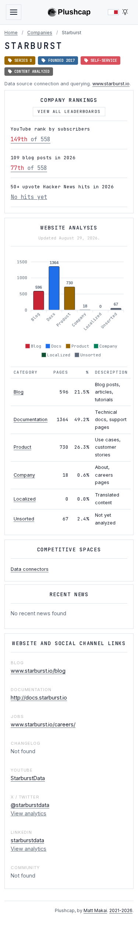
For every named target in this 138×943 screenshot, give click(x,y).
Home (11, 32)
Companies (39, 32)
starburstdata (27, 840)
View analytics (28, 813)
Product (22, 447)
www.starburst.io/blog (38, 671)
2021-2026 (120, 910)
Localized (25, 499)
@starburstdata (30, 805)
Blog (19, 392)
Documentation (30, 419)
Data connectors (30, 569)
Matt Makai (95, 910)
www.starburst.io (111, 83)
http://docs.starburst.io (39, 697)
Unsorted (24, 519)
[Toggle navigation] (13, 12)
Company (24, 475)
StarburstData (28, 778)
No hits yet (29, 197)
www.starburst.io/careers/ (43, 724)
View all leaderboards (69, 111)
